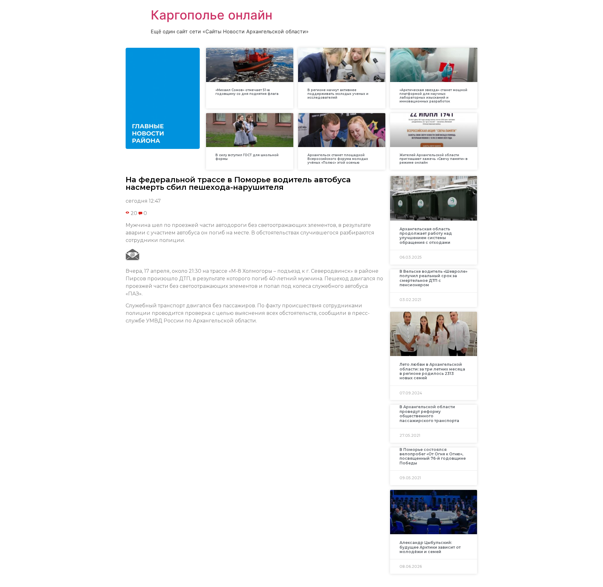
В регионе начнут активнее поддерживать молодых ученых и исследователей (337, 94)
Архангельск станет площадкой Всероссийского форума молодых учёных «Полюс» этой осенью (337, 159)
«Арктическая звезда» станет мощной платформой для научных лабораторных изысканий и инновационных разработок (433, 95)
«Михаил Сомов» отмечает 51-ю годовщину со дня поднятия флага (247, 92)
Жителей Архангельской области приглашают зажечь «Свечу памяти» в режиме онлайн (433, 159)
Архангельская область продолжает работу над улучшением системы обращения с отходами (425, 236)
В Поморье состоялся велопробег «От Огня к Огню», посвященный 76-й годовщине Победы (432, 456)
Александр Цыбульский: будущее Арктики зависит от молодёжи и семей (430, 547)
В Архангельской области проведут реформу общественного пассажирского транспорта (429, 413)
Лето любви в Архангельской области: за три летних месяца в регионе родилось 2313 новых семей (432, 371)
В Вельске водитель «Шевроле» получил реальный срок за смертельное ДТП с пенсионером (433, 278)
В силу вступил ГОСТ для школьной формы (247, 157)
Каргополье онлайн (211, 15)
